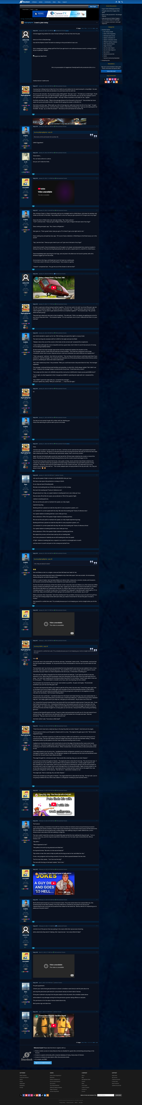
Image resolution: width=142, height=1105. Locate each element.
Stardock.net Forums (61, 30)
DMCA (76, 1102)
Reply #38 (35, 475)
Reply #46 (35, 899)
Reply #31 (35, 210)
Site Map (80, 1102)
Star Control (52, 1083)
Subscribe (118, 1095)
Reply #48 (35, 952)
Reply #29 (35, 152)
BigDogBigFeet (25, 95)
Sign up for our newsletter (88, 1095)
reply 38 (50, 559)
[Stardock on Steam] (118, 79)
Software (34, 2)
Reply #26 (35, 30)
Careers (83, 1081)
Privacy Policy (62, 1102)
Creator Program (85, 1087)
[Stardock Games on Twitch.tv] (112, 79)
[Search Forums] (122, 2)
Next (94, 28)
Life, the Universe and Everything (40, 19)
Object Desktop (23, 1075)
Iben (25, 484)
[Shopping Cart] (119, 2)
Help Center (114, 1075)
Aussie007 (25, 187)
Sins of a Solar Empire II (55, 1081)
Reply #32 (35, 273)
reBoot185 (25, 40)
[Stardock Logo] (24, 2)
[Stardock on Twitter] (104, 79)
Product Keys (115, 1081)
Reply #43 (35, 790)
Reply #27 (35, 86)
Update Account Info (116, 1085)
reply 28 (50, 132)
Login (36, 9)
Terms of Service (69, 1102)
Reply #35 (35, 388)
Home (22, 19)
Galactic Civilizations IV (55, 1079)
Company (84, 1073)
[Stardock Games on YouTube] (110, 79)
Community (48, 2)
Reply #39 (35, 553)
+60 (25, 492)
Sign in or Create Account (42, 1063)
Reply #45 (35, 869)
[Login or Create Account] (116, 2)
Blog (59, 2)
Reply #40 (35, 610)
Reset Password (115, 1083)
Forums (83, 1091)
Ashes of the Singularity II (55, 1075)
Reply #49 (35, 982)
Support (65, 2)
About (83, 1075)
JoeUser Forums (59, 475)
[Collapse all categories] (121, 29)
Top (96, 30)
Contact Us (84, 1089)
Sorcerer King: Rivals (54, 1091)
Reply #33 (35, 304)
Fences (21, 1081)
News (54, 2)
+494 (26, 102)
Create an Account (116, 1079)
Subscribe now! (111, 71)
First (83, 28)
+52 (25, 195)
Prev (85, 28)
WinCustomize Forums (61, 86)
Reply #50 (35, 1011)
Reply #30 (35, 178)
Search (31, 9)
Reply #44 (35, 821)
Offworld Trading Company (56, 1087)
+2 (25, 49)
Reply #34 (35, 333)
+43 (25, 169)
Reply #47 (35, 926)
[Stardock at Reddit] (106, 82)
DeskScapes (22, 1083)
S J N (25, 162)
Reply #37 (35, 443)
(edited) (67, 30)
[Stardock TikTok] (111, 82)
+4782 (25, 143)
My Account (114, 1077)
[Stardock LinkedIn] (114, 82)
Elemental (52, 1077)
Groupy (21, 1087)
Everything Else (28, 19)
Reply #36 (35, 417)
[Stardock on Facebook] (107, 79)
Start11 (21, 1079)
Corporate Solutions (24, 1077)
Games (40, 2)
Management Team (86, 1079)
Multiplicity (22, 1085)
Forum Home (25, 9)
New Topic (93, 6)
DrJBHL (25, 136)
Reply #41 (35, 640)
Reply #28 (35, 126)
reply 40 (45, 646)
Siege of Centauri (53, 1089)
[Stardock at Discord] (108, 82)
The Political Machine (54, 1085)
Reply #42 (35, 726)
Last (97, 28)
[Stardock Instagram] (115, 79)
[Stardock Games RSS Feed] (116, 82)
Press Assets (84, 1085)
